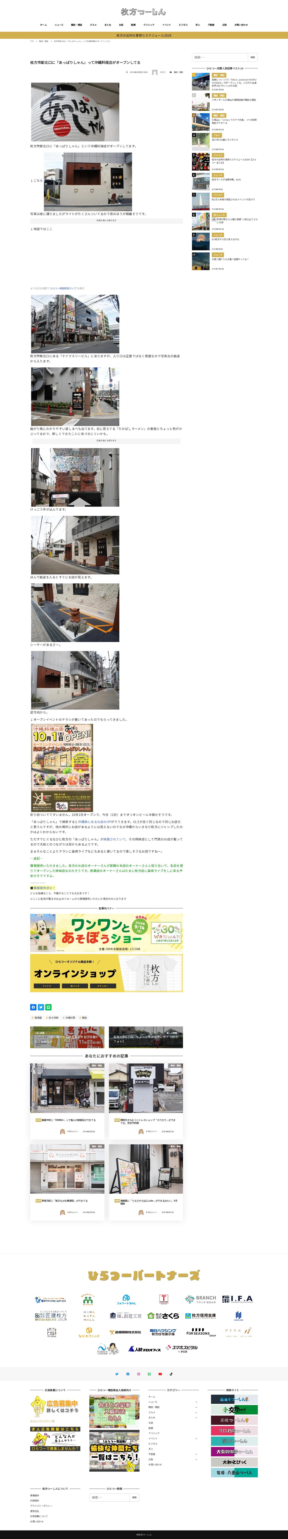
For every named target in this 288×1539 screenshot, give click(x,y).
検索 (253, 57)
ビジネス (183, 24)
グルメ (93, 24)
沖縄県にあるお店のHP (94, 821)
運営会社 (34, 1511)
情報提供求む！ (45, 888)
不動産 (211, 24)
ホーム (43, 24)
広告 (224, 24)
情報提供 (34, 1495)
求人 (198, 24)
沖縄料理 (70, 1017)
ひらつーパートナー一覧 (42, 1420)
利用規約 (34, 1500)
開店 (84, 1017)
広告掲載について (39, 1516)
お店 (121, 24)
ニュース (59, 24)
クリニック (148, 24)
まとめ (107, 24)
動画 (133, 24)
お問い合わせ (241, 24)
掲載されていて (114, 839)
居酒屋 (38, 1017)
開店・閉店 (76, 24)
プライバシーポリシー (41, 1505)
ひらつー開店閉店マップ (63, 288)
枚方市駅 (53, 1017)
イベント (166, 24)
